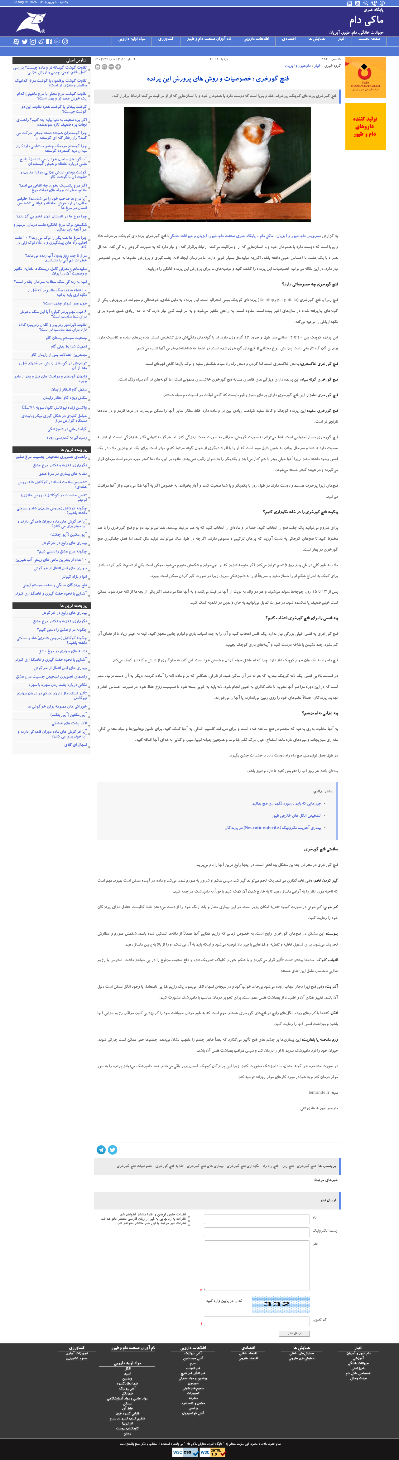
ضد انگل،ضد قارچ (193, 1374)
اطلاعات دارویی (256, 39)
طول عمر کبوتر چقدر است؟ (65, 304)
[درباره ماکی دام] (382, 3)
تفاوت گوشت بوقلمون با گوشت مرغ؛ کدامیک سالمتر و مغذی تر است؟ (51, 83)
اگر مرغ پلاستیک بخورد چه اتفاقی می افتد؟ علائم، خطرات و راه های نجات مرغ (53, 188)
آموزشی (358, 1359)
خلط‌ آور (127, 1409)
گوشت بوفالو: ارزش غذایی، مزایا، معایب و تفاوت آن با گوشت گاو (53, 175)
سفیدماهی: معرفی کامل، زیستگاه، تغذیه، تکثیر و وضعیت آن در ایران (50, 271)
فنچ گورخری (306, 1166)
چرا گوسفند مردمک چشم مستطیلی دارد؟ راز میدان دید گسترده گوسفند (51, 149)
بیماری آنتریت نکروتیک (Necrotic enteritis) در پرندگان (272, 828)
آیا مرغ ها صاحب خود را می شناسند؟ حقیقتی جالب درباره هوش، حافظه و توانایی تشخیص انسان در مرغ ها (52, 204)
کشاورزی (166, 39)
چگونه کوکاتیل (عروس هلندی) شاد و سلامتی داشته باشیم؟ (52, 511)
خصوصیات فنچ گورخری (134, 1166)
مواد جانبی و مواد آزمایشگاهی (127, 1399)
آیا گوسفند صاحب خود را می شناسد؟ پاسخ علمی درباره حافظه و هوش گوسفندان (53, 162)
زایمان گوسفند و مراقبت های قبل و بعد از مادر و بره (50, 379)
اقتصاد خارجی (247, 1359)
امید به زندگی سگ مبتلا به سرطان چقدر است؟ (50, 282)
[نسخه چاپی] (97, 67)
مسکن (127, 1404)
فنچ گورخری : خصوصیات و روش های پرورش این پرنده (218, 79)
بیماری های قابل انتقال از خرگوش (60, 569)
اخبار (341, 39)
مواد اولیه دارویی (131, 39)
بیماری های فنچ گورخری (205, 1166)
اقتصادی (289, 39)
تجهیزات (193, 1394)
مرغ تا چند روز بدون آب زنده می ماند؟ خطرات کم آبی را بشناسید (56, 258)
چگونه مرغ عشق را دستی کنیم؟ (62, 552)
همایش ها (316, 39)
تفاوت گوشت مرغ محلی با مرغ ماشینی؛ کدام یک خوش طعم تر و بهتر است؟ (52, 96)
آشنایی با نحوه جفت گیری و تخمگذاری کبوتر (50, 594)
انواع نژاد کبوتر (74, 577)
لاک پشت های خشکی (69, 724)
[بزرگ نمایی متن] (118, 67)
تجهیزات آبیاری (76, 1354)
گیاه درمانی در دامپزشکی (67, 429)
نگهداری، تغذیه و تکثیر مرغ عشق (60, 466)
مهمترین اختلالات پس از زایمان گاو (59, 355)
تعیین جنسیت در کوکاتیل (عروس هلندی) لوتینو (54, 498)
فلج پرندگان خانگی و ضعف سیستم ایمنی (54, 585)
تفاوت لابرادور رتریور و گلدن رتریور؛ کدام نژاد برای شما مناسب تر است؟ (52, 328)
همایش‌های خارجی (302, 1359)
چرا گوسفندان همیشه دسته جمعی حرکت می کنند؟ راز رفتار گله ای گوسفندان (51, 136)
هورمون (193, 1384)
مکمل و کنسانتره (193, 1404)
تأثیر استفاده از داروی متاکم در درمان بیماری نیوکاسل (52, 696)
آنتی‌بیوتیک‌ (127, 1389)
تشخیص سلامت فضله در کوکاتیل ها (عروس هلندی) (52, 485)
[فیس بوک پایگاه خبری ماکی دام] (49, 41)
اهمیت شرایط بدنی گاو (69, 347)
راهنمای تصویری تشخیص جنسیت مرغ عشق (51, 457)
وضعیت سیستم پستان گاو (66, 338)
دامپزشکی (358, 1369)
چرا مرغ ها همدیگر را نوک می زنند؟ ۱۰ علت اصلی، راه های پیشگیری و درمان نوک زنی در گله (51, 243)
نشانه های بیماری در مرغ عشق (62, 474)
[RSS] (358, 3)
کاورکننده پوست (127, 1429)
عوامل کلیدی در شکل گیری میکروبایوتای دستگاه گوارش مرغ (54, 419)
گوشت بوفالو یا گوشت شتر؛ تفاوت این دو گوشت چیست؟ (54, 109)
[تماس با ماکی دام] (374, 3)
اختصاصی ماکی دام (358, 1374)
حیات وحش (358, 1379)
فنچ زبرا (287, 1166)
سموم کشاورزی (76, 1359)
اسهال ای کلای (75, 745)
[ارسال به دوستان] (104, 67)
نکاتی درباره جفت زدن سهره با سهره (57, 685)
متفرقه (193, 1399)
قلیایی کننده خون (127, 1414)
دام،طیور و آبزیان (298, 66)
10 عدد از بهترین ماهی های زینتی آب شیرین (51, 560)
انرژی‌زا (127, 1424)
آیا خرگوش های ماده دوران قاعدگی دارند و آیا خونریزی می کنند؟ (52, 524)
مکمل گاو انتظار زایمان (69, 390)
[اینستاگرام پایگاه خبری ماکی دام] (33, 41)
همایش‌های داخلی (301, 1354)
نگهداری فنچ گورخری (243, 1166)
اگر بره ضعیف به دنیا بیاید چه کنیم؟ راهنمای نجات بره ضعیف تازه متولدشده (51, 123)
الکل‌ (127, 1369)
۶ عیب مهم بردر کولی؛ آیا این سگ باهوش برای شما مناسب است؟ (53, 314)
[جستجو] (366, 3)
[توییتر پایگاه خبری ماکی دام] (25, 41)
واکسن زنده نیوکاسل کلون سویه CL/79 (54, 408)
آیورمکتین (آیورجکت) (68, 535)
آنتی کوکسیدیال (193, 1414)
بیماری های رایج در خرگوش (64, 543)
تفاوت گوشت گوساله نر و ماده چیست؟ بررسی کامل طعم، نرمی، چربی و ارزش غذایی (50, 70)
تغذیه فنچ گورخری (169, 1166)
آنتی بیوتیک (193, 1354)
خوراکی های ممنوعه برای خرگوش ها (57, 707)
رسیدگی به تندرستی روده (67, 438)
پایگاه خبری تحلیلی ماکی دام (203, 1444)
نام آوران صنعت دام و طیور (209, 39)
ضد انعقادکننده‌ (127, 1384)
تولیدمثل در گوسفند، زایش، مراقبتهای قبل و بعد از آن (52, 366)
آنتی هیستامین (193, 1359)
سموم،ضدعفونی (193, 1389)
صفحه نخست (369, 39)
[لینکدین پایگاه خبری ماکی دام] (57, 41)
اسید (127, 1374)
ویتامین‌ (127, 1379)
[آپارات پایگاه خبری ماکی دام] (16, 41)
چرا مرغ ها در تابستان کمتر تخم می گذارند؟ (51, 217)
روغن (127, 1434)
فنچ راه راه (270, 1166)
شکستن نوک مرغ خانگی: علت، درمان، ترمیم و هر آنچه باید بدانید (50, 227)
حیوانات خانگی (358, 1364)
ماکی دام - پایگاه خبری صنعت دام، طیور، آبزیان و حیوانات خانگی (221, 236)
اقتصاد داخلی (248, 1354)
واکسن (193, 1409)
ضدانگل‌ (127, 1394)
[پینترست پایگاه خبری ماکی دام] (65, 41)
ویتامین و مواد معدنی (193, 1379)
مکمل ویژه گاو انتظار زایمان (65, 398)
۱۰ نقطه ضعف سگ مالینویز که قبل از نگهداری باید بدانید (57, 293)
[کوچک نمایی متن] (111, 67)
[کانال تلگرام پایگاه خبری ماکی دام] (41, 41)
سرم (193, 1364)
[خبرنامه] (350, 3)
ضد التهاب (193, 1369)
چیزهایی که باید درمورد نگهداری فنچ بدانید (286, 804)
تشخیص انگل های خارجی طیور (296, 816)
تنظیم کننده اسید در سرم (127, 1419)
